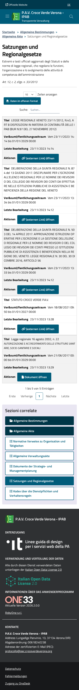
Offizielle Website (17, 5)
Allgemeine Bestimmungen (37, 32)
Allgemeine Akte (12, 36)
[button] (68, 4)
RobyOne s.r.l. (13, 613)
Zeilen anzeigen (47, 94)
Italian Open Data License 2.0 (43, 569)
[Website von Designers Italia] (39, 544)
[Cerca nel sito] (71, 16)
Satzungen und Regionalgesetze (36, 481)
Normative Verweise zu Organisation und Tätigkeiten (37, 443)
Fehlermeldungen (16, 676)
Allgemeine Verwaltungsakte (31, 456)
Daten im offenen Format (23, 101)
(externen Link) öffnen (39, 158)
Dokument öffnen (35, 377)
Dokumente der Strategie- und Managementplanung (31, 468)
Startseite (8, 32)
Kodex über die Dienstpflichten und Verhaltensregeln (34, 493)
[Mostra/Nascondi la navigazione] (7, 16)
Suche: (23, 109)
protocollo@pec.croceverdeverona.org (28, 651)
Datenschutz (13, 669)
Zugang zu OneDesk (17, 683)
